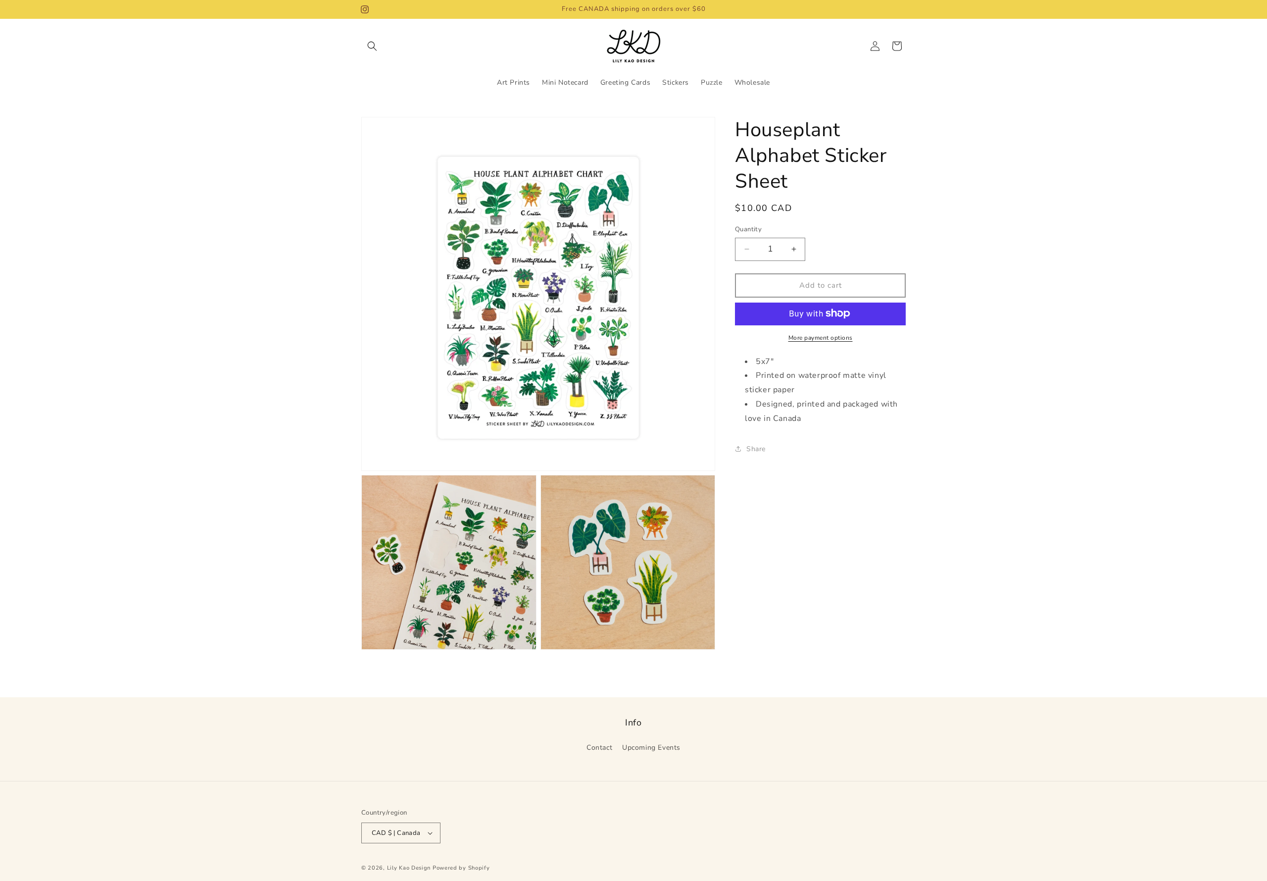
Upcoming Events (651, 747)
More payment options (820, 337)
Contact (599, 747)
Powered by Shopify (461, 868)
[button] (372, 46)
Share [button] (756, 449)
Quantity (748, 229)
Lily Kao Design (409, 868)
